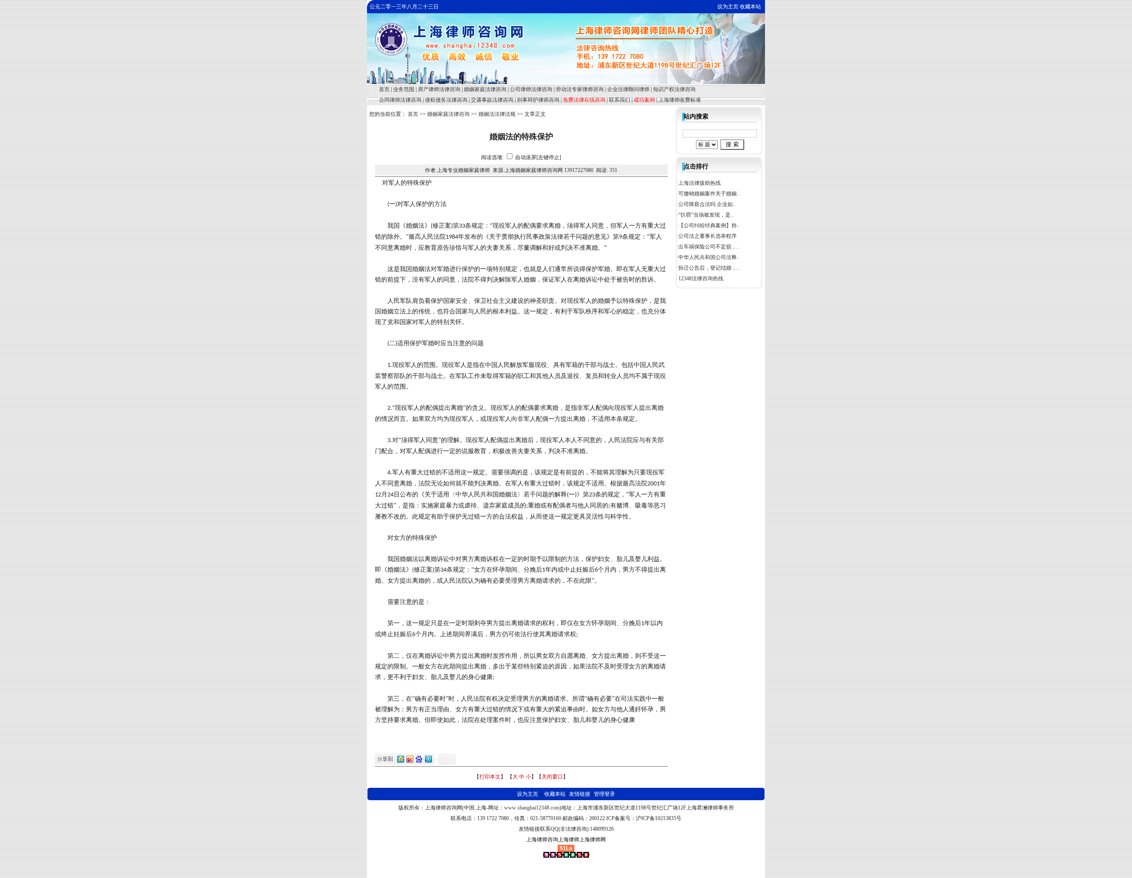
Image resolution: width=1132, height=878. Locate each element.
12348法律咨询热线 (700, 278)
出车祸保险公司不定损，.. (708, 247)
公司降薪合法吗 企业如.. (706, 204)
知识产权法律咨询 (674, 89)
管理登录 (604, 794)
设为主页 (727, 7)
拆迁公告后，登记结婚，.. (708, 268)
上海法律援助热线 (699, 183)
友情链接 (579, 794)
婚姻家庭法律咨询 (485, 89)
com (555, 808)
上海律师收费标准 (679, 100)
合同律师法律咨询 (400, 100)
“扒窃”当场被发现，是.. (705, 215)
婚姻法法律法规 (497, 114)
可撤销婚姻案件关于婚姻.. (708, 194)
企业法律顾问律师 (628, 89)
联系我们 (619, 100)
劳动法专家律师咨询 (580, 89)
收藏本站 (750, 7)
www (510, 808)
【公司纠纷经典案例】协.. (708, 225)
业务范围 (403, 89)
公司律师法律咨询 (531, 89)
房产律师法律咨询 (439, 89)
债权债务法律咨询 (446, 100)
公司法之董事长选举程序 (707, 236)
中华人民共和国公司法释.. (708, 257)
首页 (384, 89)
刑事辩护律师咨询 (538, 100)
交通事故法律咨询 (492, 100)
